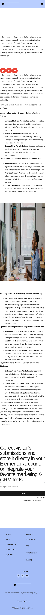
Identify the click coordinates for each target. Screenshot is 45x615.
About (8, 539)
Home (8, 534)
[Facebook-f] (18, 575)
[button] (41, 4)
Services (9, 545)
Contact (9, 555)
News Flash (11, 550)
